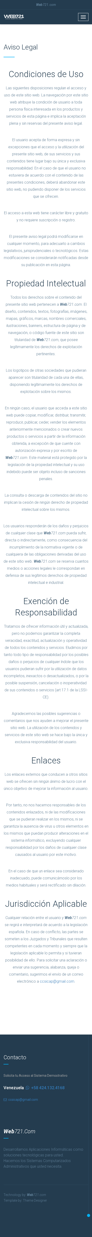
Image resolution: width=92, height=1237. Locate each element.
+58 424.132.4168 (34, 1087)
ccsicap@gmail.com (57, 981)
